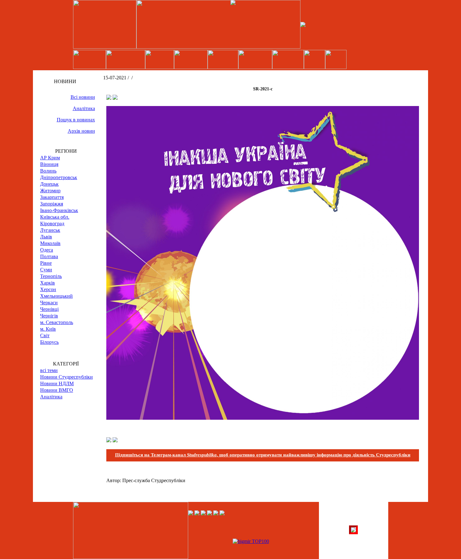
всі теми (49, 370)
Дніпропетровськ (58, 177)
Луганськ (50, 230)
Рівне (46, 263)
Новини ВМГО (56, 390)
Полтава (49, 256)
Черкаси (49, 302)
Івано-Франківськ (59, 210)
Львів (46, 236)
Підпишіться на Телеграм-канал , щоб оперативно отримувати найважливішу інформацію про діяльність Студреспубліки (263, 454)
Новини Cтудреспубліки (66, 377)
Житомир (50, 190)
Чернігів (49, 315)
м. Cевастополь (56, 322)
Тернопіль (51, 276)
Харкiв (47, 282)
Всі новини (83, 97)
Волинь (48, 170)
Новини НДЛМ (57, 383)
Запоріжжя (51, 203)
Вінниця (49, 164)
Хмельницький (56, 296)
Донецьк (49, 184)
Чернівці (49, 309)
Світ (45, 335)
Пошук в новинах (76, 119)
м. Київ (48, 329)
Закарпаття (52, 197)
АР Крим (50, 157)
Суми (46, 269)
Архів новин (81, 131)
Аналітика (84, 108)
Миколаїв (50, 243)
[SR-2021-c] (262, 418)
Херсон (48, 289)
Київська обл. (54, 217)
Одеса (46, 250)
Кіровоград (52, 223)
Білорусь (49, 342)
